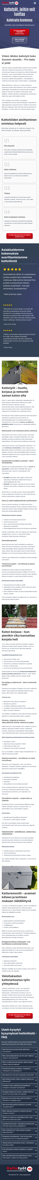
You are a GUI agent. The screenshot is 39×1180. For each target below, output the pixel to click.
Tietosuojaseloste (25, 1175)
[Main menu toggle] (35, 3)
